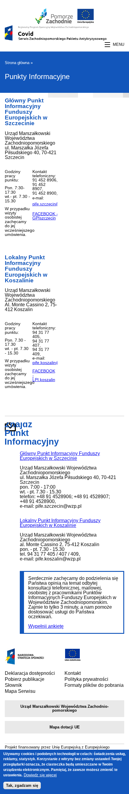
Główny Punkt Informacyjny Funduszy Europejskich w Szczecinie (26, 112)
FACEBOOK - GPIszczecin (45, 215)
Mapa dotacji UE (65, 727)
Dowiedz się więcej (40, 775)
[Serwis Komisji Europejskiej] (72, 659)
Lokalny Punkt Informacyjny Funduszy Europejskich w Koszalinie (26, 269)
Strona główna (17, 62)
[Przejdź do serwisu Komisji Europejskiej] (84, 22)
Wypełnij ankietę (46, 626)
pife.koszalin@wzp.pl (52, 362)
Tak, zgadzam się (22, 785)
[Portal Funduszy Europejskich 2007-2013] (29, 663)
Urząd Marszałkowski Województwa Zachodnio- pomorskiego (64, 708)
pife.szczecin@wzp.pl (51, 204)
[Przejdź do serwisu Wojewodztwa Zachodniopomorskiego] (54, 22)
